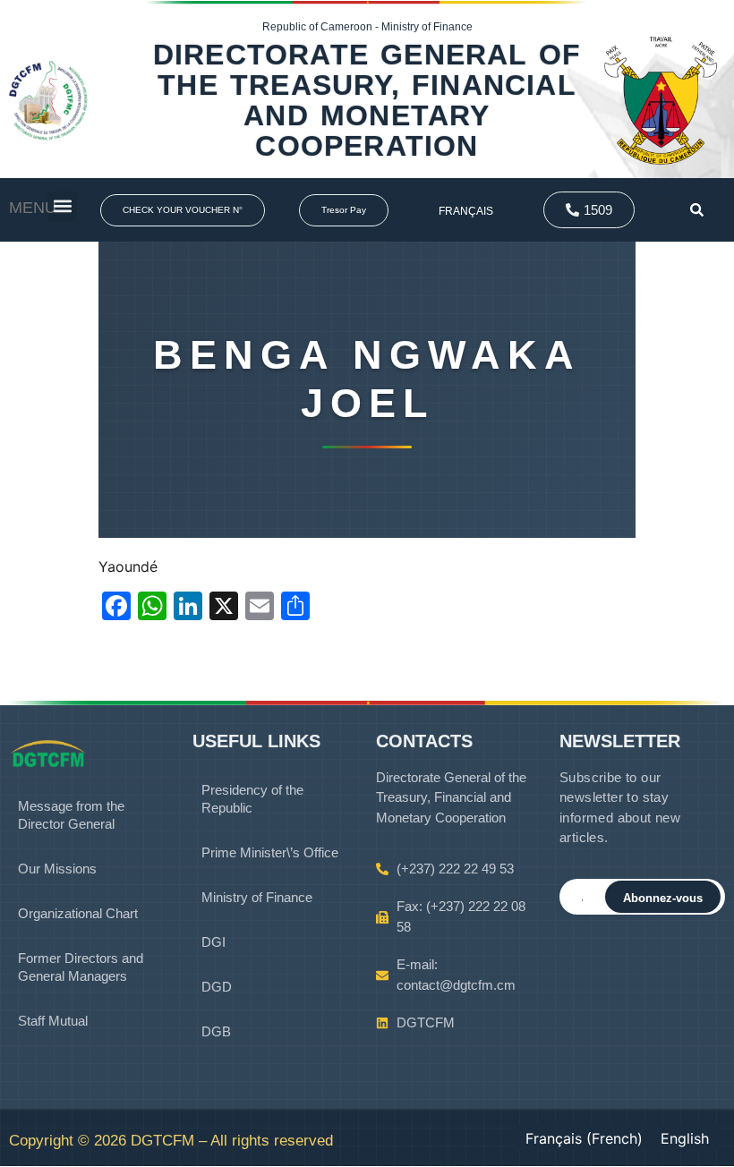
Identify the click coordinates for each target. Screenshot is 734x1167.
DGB (216, 1031)
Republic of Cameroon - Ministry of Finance (367, 27)
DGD (216, 986)
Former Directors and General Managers (80, 967)
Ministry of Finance (256, 897)
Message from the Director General (71, 814)
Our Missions (57, 868)
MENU (32, 208)
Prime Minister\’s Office (269, 852)
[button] (62, 206)
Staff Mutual (53, 1020)
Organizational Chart (78, 913)
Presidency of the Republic (252, 798)
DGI (213, 942)
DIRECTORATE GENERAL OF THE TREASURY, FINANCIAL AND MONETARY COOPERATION (367, 100)
